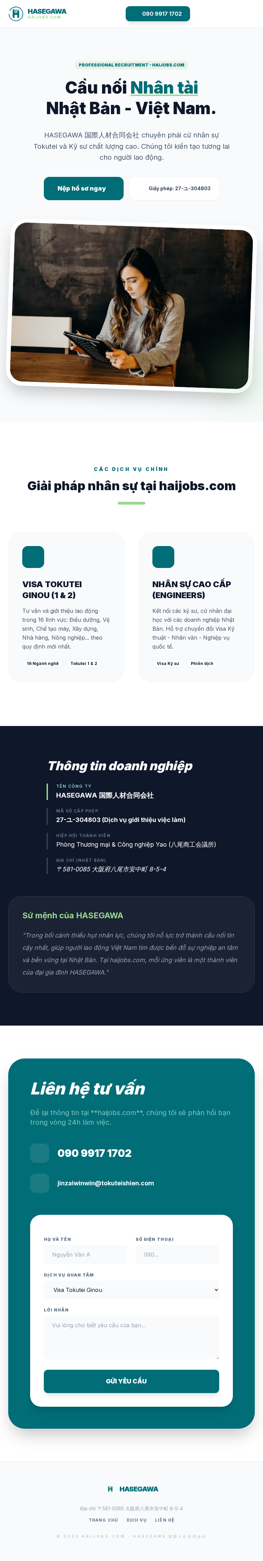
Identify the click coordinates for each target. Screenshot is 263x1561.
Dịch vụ (137, 1520)
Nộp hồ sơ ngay (82, 188)
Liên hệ (164, 1520)
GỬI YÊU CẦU (126, 1381)
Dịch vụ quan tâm (69, 1275)
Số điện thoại (155, 1239)
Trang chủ (103, 1520)
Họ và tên (57, 1239)
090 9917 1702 (162, 13)
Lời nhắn (56, 1309)
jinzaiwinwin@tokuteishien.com (106, 1183)
